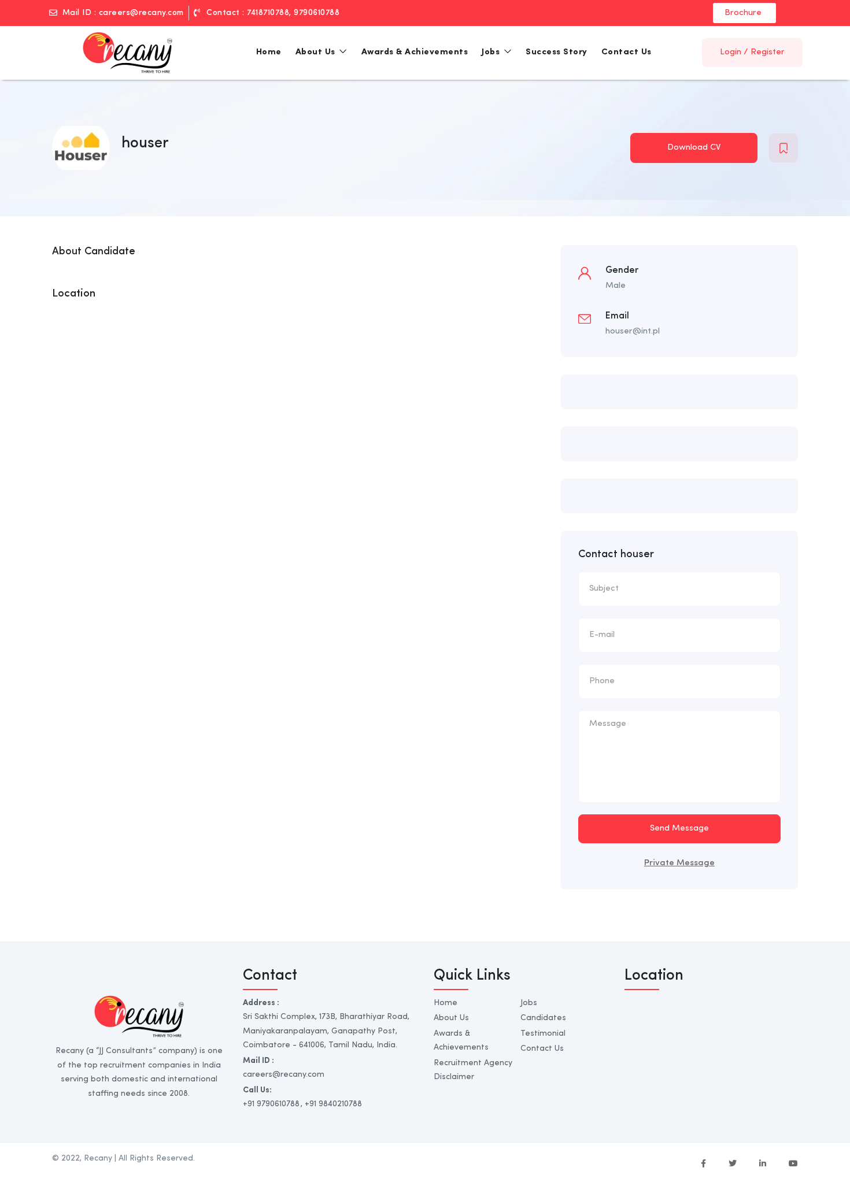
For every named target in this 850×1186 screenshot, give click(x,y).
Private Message (679, 863)
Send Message (679, 828)
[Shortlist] (783, 148)
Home (269, 52)
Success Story (556, 52)
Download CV (693, 147)
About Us (316, 52)
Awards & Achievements (414, 52)
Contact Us (626, 52)
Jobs (492, 52)
